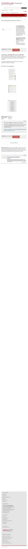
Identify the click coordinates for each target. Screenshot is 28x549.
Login (26, 11)
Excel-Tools (11, 17)
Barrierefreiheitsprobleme (8, 520)
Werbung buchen (14, 12)
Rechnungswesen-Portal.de (8, 537)
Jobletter (5, 523)
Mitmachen (5, 519)
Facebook (5, 499)
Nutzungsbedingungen (9, 509)
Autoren (7, 12)
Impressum (6, 512)
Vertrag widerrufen (9, 506)
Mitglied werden (5, 10)
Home (2, 17)
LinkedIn (5, 501)
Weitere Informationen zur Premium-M (11, 129)
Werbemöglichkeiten (7, 497)
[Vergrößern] (8, 35)
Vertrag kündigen (8, 505)
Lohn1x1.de (6, 540)
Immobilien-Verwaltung (18, 17)
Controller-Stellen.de (7, 536)
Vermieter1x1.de (6, 541)
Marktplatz (6, 17)
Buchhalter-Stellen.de (7, 538)
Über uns (5, 495)
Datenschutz (7, 510)
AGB (4, 498)
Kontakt (5, 494)
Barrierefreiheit (7, 508)
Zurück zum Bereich (14, 142)
